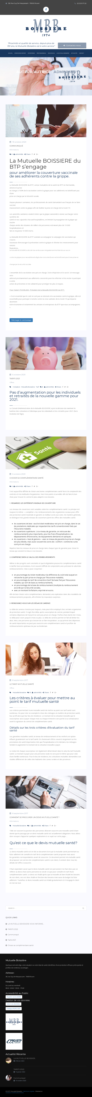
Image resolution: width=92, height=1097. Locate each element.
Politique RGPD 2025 (13, 1009)
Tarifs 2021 (15, 378)
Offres (12, 382)
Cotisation (16, 387)
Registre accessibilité (14, 997)
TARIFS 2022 (13, 929)
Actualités (74, 53)
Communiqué (16, 146)
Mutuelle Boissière (28, 387)
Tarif (37, 387)
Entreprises (31, 53)
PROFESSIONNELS (41, 53)
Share (28, 154)
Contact (81, 53)
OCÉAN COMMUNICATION (15, 1093)
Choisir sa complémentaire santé (26, 478)
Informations (14, 150)
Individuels (51, 53)
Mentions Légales (28, 1091)
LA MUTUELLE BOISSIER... (25, 1058)
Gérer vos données (13, 1004)
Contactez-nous (73, 45)
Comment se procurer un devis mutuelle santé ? (34, 817)
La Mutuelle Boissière (63, 53)
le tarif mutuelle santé (22, 684)
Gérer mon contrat (20, 53)
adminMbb (19, 154)
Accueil (10, 53)
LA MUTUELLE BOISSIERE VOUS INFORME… (26, 924)
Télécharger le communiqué (21, 320)
